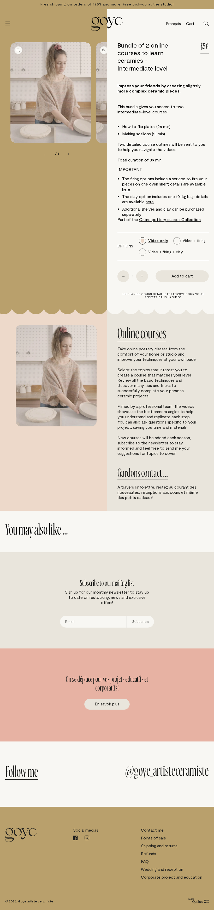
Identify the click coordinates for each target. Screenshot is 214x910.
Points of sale (153, 838)
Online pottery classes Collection (170, 219)
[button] (7, 23)
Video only (158, 241)
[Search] (206, 23)
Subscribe (140, 621)
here (126, 189)
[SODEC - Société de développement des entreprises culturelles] (198, 901)
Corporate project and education (171, 877)
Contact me (152, 830)
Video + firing (194, 241)
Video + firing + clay (165, 252)
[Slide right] (68, 154)
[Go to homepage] (107, 24)
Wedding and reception (162, 869)
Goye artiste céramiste (35, 901)
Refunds (148, 853)
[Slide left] (44, 154)
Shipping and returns (159, 846)
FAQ (145, 861)
